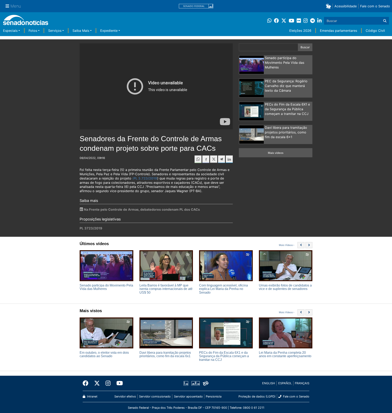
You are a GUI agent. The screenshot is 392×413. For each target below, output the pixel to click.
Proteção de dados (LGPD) (256, 396)
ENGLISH (268, 383)
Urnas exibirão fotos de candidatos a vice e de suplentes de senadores (285, 287)
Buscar (305, 47)
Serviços (54, 31)
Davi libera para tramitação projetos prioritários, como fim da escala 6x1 (286, 132)
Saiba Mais (80, 31)
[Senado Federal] (196, 6)
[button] (329, 6)
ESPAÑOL (285, 383)
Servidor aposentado (188, 396)
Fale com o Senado (375, 6)
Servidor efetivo (125, 396)
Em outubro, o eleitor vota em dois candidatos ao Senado (104, 354)
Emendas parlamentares (338, 31)
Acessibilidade (345, 6)
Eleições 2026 (300, 31)
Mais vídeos (275, 152)
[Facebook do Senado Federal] (87, 383)
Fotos (33, 31)
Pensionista (214, 396)
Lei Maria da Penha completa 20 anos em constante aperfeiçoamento (285, 354)
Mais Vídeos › (286, 245)
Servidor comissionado (155, 396)
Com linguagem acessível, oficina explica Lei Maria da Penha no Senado (223, 289)
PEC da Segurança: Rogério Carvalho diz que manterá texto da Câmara (286, 86)
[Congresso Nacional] (195, 383)
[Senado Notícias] (25, 21)
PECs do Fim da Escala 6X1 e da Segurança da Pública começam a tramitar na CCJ (287, 109)
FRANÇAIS (302, 383)
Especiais (10, 31)
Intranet (91, 396)
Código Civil (375, 31)
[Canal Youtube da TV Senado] (118, 383)
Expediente (109, 31)
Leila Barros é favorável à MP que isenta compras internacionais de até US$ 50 (166, 289)
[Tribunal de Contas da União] (205, 383)
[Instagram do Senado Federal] (108, 383)
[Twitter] (97, 383)
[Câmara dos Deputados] (186, 383)
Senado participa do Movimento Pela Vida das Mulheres (284, 62)
